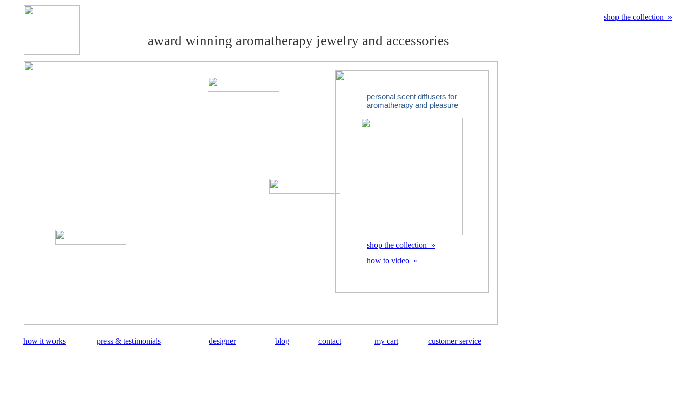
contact (329, 341)
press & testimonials (129, 341)
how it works (44, 341)
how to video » (392, 260)
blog (282, 341)
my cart (386, 341)
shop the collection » (638, 17)
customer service (454, 341)
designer (222, 341)
